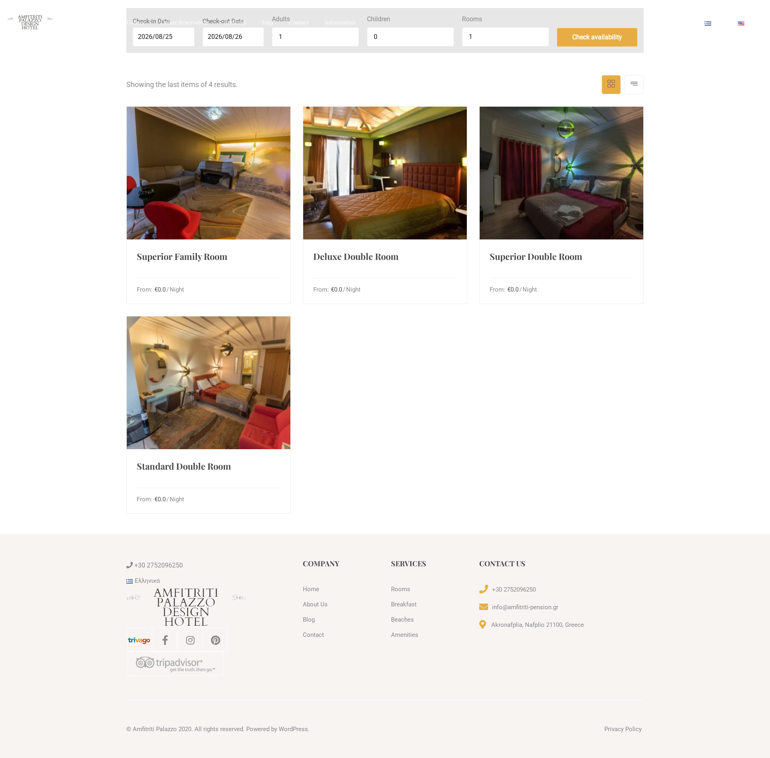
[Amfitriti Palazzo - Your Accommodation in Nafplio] (30, 21)
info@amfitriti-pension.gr (525, 607)
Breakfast (404, 604)
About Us (315, 604)
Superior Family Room (182, 256)
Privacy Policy (623, 729)
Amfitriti (235, 22)
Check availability (597, 37)
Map (267, 22)
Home (69, 22)
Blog (309, 619)
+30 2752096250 (158, 565)
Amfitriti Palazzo (155, 729)
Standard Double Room (184, 466)
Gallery (136, 22)
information (340, 22)
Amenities (404, 634)
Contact (299, 22)
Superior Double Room (536, 256)
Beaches (402, 619)
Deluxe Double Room (356, 256)
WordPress (293, 729)
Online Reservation (184, 22)
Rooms (102, 22)
